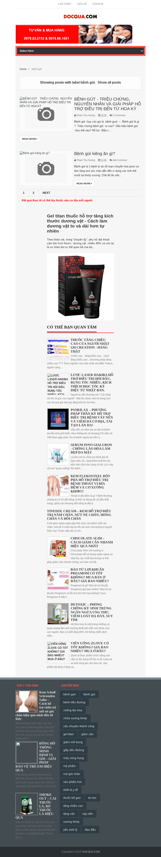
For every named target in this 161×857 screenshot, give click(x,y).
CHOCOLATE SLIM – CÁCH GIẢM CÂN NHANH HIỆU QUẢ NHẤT (92, 542)
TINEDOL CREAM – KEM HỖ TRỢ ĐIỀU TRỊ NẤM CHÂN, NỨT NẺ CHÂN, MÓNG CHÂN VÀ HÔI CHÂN (79, 514)
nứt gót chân (71, 774)
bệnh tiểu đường (74, 702)
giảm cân (87, 734)
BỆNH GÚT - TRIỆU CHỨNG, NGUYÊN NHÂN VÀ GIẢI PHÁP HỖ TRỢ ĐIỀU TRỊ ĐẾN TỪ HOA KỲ (107, 104)
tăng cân (69, 813)
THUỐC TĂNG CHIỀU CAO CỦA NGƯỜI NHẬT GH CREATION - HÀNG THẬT (90, 345)
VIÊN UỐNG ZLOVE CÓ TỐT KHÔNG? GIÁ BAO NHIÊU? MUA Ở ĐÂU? (90, 647)
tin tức (92, 797)
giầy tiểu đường (73, 750)
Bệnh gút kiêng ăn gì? (94, 153)
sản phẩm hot (72, 781)
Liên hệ (82, 4)
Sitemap (97, 4)
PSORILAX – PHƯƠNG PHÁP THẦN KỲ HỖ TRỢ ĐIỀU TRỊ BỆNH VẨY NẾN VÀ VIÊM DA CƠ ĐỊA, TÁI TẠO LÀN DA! (92, 417)
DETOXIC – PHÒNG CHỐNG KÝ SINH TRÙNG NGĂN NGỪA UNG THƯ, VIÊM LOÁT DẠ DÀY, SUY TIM (92, 612)
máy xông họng (73, 758)
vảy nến (87, 813)
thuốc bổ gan (72, 797)
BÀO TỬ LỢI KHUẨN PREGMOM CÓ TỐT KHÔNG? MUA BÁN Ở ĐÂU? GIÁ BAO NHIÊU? (90, 575)
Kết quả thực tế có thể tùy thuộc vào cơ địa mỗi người (57, 200)
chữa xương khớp (75, 718)
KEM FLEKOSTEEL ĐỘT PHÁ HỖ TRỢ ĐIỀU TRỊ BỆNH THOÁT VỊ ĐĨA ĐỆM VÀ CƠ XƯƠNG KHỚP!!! (90, 483)
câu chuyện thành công (78, 726)
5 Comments (119, 115)
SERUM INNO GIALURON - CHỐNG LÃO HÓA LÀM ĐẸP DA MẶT (91, 448)
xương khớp (71, 821)
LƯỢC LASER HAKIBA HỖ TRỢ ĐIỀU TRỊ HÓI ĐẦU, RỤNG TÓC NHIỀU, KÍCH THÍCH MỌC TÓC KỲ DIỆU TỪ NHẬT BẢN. (92, 382)
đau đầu (90, 829)
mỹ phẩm (69, 766)
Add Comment (120, 160)
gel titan (68, 734)
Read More (29, 139)
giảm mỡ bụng (73, 742)
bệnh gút (89, 694)
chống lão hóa (72, 710)
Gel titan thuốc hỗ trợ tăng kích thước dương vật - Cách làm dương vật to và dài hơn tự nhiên (80, 223)
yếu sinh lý (70, 829)
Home (23, 69)
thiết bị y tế (70, 789)
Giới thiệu (64, 4)
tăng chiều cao (73, 805)
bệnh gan (69, 694)
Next (46, 192)
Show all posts (109, 82)
